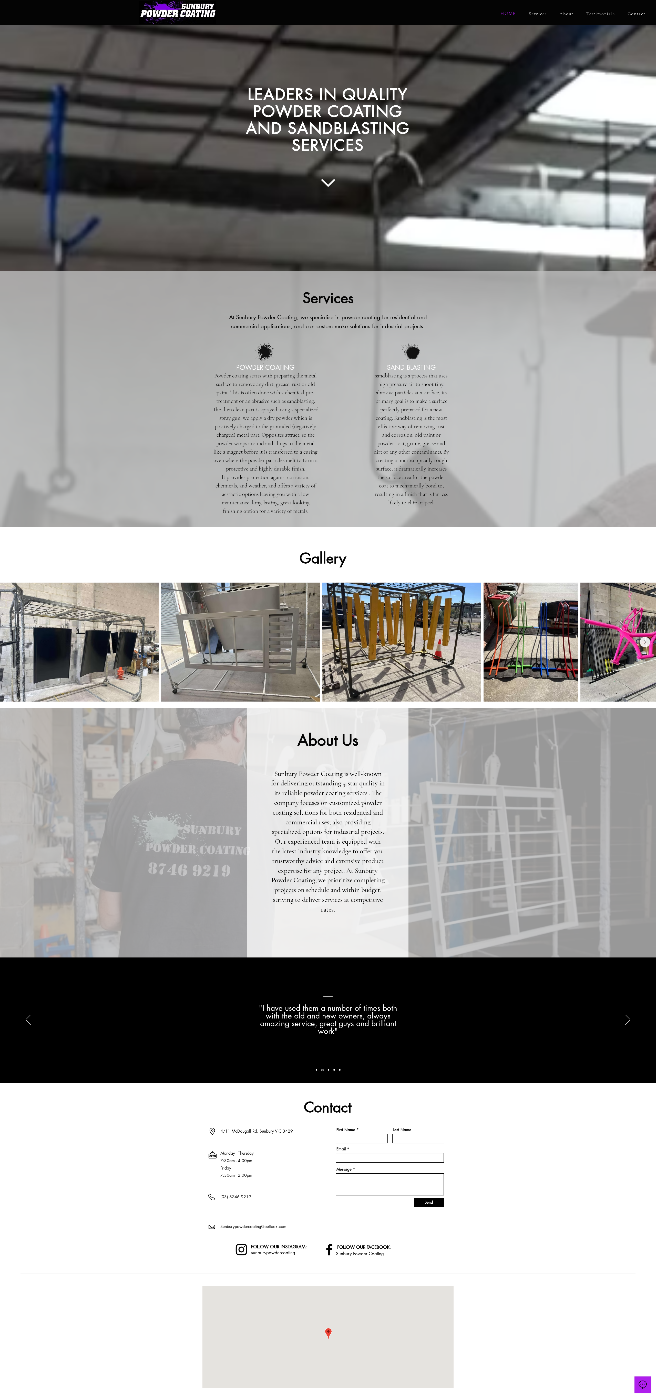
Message (344, 1169)
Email (341, 1149)
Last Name (402, 1130)
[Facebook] (329, 1249)
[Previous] (28, 1020)
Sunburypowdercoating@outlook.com (253, 1226)
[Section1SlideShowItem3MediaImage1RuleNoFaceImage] (328, 1070)
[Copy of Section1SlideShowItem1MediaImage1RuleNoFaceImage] (334, 1070)
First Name (345, 1130)
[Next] (627, 1020)
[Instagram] (241, 1249)
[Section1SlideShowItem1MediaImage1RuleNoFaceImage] (316, 1070)
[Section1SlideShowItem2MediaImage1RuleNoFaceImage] (322, 1070)
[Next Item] (645, 642)
